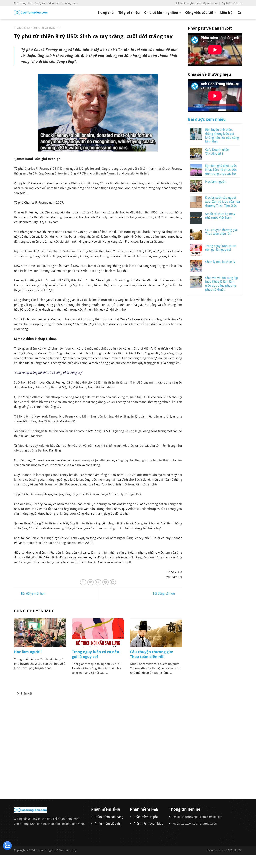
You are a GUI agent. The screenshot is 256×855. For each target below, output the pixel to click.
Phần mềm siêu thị (108, 823)
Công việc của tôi (199, 12)
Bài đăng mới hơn (32, 593)
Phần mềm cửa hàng (109, 817)
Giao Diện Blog (67, 850)
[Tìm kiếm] (239, 13)
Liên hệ (226, 12)
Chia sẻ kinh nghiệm (161, 12)
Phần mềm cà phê (146, 817)
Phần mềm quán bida (148, 823)
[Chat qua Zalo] (7, 845)
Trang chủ (106, 12)
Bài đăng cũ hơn (164, 593)
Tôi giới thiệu (129, 12)
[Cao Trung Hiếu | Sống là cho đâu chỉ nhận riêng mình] (31, 12)
